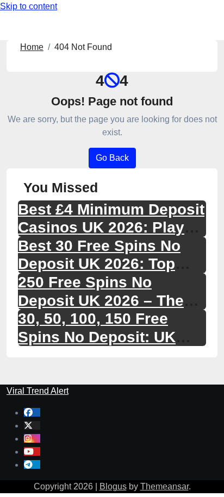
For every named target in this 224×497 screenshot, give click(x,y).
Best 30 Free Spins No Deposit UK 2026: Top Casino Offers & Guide (100, 264)
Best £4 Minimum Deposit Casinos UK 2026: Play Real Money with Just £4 (111, 227)
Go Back (112, 157)
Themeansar (164, 486)
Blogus (113, 486)
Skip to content (28, 6)
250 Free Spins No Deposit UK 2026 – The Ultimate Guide (101, 300)
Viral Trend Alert (38, 390)
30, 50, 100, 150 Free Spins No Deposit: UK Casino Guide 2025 (97, 336)
